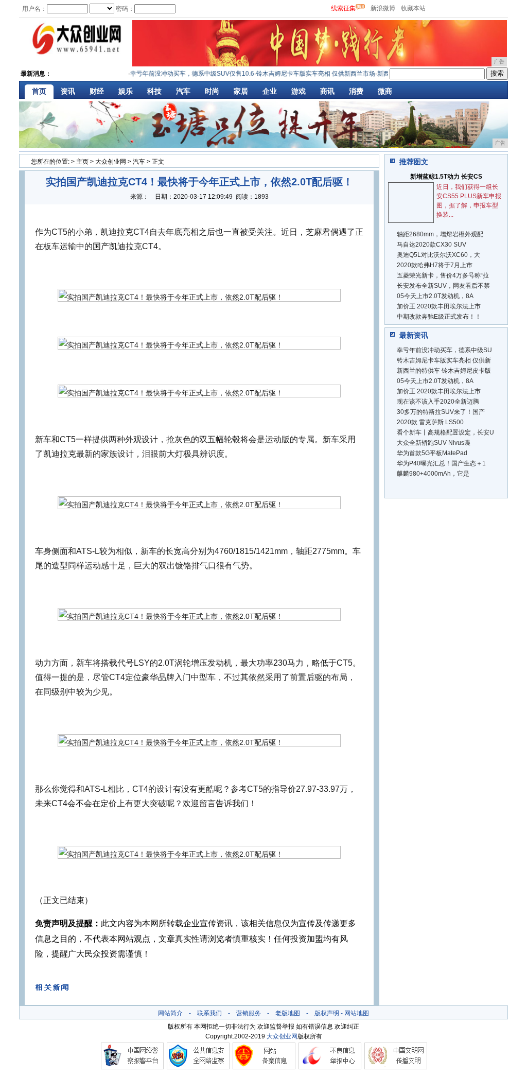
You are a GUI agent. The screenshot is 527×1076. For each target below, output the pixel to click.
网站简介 (170, 1013)
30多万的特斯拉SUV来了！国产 (441, 411)
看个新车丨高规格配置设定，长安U (445, 432)
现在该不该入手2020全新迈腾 (438, 401)
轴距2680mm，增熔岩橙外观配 (440, 234)
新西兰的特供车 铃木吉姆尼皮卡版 (444, 370)
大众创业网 (110, 161)
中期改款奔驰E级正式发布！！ (439, 316)
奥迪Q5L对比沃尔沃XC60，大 (438, 254)
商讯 (327, 91)
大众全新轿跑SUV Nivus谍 (433, 442)
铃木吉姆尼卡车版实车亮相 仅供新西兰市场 (307, 73)
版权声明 (326, 1013)
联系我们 (209, 1013)
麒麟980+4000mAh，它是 (433, 473)
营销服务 (248, 1013)
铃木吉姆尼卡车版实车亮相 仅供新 (444, 360)
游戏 (298, 91)
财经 (97, 91)
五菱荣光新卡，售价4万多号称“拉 (443, 275)
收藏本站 (413, 8)
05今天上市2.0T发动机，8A (435, 296)
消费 (356, 91)
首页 (39, 91)
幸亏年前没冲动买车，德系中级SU (444, 350)
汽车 (183, 91)
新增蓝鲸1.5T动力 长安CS (446, 176)
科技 (154, 91)
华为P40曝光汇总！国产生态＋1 (441, 463)
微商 (385, 91)
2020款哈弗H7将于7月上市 (434, 265)
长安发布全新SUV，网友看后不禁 (443, 285)
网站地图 (356, 1013)
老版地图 (287, 1013)
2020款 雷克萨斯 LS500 (430, 422)
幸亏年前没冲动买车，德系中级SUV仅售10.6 (183, 73)
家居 (241, 91)
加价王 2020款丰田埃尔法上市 (439, 306)
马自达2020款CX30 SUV (431, 244)
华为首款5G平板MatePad (432, 453)
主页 (82, 161)
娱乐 (125, 91)
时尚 (212, 91)
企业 (269, 91)
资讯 (68, 91)
